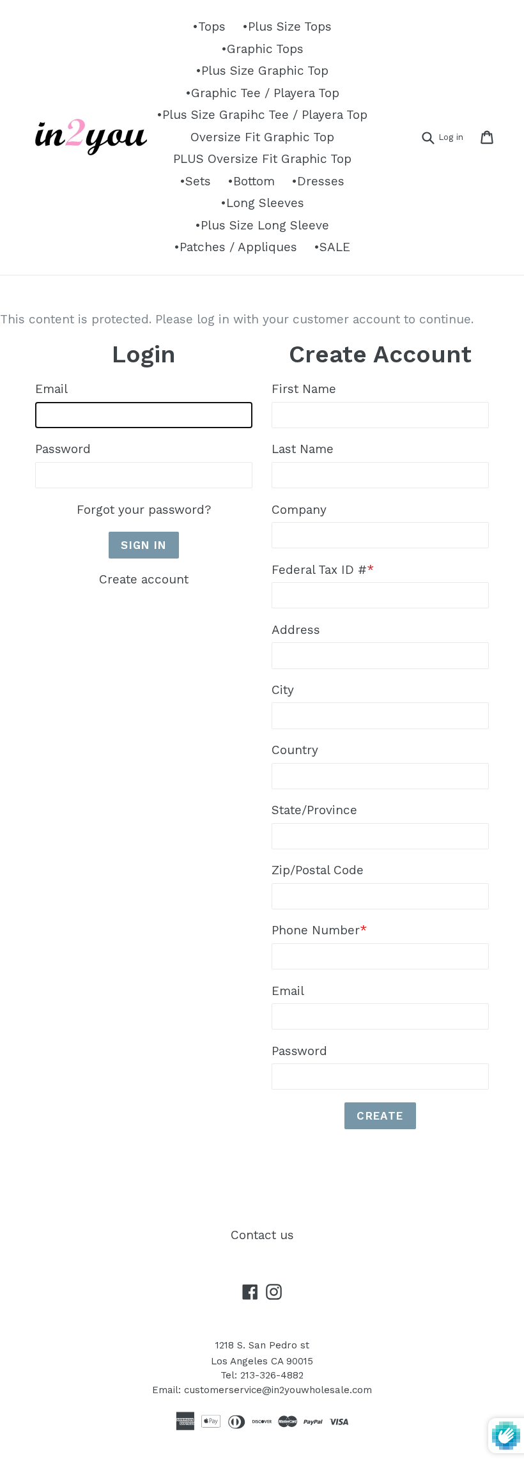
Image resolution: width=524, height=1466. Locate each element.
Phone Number (319, 930)
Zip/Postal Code (318, 870)
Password (63, 449)
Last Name (303, 449)
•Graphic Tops (262, 49)
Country (295, 750)
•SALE (332, 247)
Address (296, 629)
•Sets (195, 181)
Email (51, 389)
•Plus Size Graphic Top (262, 70)
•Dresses (317, 181)
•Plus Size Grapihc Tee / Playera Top (262, 114)
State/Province (314, 810)
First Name (304, 389)
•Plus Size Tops (287, 26)
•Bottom (251, 181)
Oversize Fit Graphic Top (262, 137)
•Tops (209, 26)
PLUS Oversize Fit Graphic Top (262, 158)
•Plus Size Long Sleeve (262, 225)
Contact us (262, 1235)
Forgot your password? (144, 509)
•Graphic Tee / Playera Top (262, 93)
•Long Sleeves (262, 203)
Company (299, 509)
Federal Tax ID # (323, 569)
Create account (144, 579)
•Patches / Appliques (235, 247)
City (283, 690)
